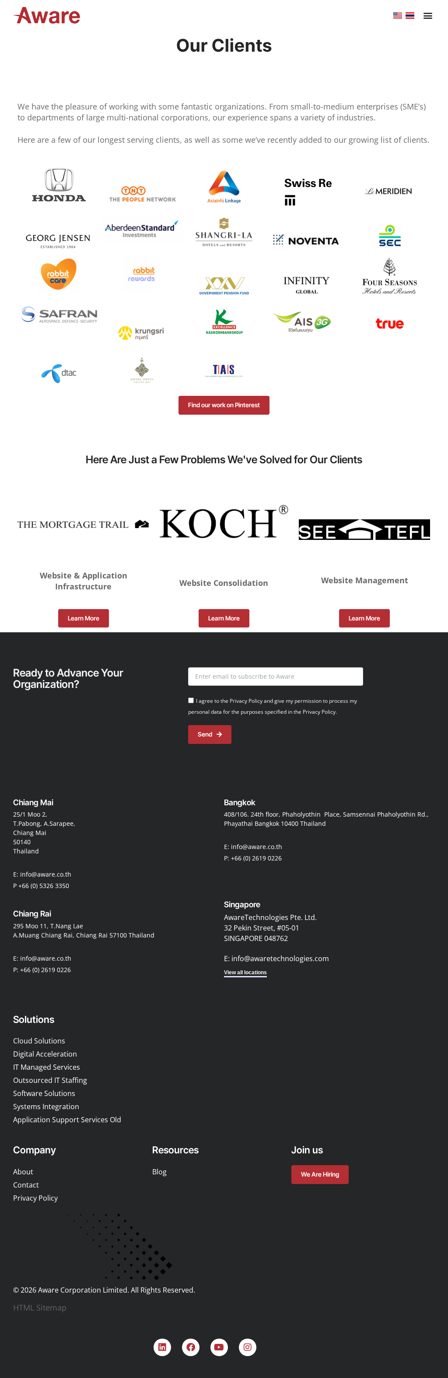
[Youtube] (219, 1347)
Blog (159, 1172)
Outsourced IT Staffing (50, 1080)
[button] (427, 15)
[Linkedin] (162, 1347)
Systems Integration (46, 1107)
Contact (26, 1185)
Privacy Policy (35, 1198)
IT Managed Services (46, 1067)
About (23, 1172)
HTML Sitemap (39, 1307)
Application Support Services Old (67, 1120)
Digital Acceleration (45, 1054)
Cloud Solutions (39, 1041)
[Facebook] (191, 1347)
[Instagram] (247, 1347)
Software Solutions (44, 1094)
